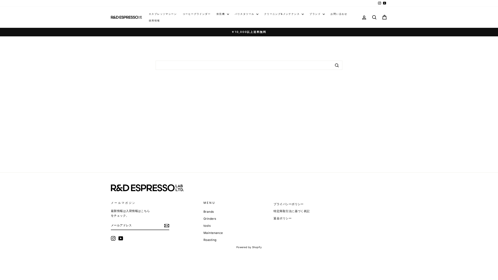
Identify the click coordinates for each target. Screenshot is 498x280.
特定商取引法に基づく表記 (291, 211)
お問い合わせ (339, 13)
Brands (208, 212)
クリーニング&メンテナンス (282, 13)
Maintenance (213, 233)
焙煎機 (221, 13)
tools (207, 226)
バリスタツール (245, 13)
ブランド (315, 13)
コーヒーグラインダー (197, 13)
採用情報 (154, 20)
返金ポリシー (283, 218)
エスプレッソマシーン (163, 13)
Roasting (210, 240)
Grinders (209, 218)
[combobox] (249, 65)
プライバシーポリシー (289, 204)
